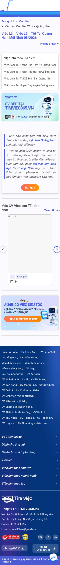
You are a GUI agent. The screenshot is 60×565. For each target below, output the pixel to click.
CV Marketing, (28, 384)
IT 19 (13, 281)
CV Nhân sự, (38, 379)
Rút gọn (30, 187)
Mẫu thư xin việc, (34, 363)
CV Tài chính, (45, 417)
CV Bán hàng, (10, 384)
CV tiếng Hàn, (10, 357)
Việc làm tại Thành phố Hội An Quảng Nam (29, 71)
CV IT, (25, 379)
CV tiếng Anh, (29, 352)
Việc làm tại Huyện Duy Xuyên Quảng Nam (29, 85)
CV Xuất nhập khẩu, (28, 390)
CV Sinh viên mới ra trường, (18, 395)
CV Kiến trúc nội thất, (14, 401)
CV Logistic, (9, 423)
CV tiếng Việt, (48, 352)
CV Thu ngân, (10, 417)
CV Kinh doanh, (11, 379)
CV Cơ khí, (8, 390)
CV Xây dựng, (47, 384)
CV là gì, (30, 368)
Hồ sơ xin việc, (10, 352)
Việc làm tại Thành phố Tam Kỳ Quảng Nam (30, 65)
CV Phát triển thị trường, (16, 412)
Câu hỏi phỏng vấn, (13, 374)
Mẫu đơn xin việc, (12, 363)
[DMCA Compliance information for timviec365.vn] (25, 537)
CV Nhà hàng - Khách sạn (33, 423)
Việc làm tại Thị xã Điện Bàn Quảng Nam (28, 78)
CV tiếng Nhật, (29, 357)
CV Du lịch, (39, 412)
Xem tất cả (51, 210)
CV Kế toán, (33, 374)
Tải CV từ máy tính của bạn (22, 318)
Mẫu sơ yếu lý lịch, (12, 368)
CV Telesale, (27, 417)
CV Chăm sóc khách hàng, (17, 406)
